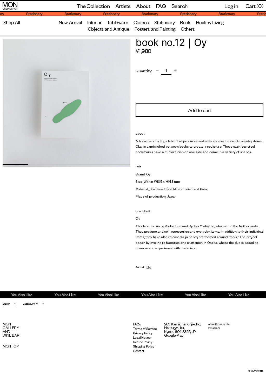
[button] (179, 5)
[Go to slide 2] (41, 164)
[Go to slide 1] (15, 164)
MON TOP (11, 346)
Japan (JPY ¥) (30, 304)
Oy (149, 267)
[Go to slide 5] (117, 164)
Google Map (173, 335)
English (6, 304)
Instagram (214, 327)
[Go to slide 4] (92, 164)
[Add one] (175, 70)
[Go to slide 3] (66, 164)
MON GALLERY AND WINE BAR (11, 329)
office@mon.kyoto (219, 324)
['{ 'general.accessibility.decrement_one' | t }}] (157, 70)
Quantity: (144, 71)
